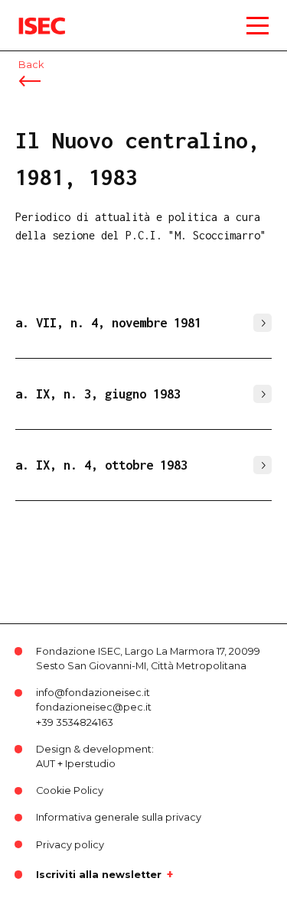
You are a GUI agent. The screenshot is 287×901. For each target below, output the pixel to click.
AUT (45, 763)
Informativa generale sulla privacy (118, 817)
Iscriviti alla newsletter (98, 874)
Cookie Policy (69, 790)
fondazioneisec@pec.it (94, 707)
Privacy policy (70, 845)
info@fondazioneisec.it (93, 692)
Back (31, 64)
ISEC (30, 14)
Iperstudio (90, 763)
